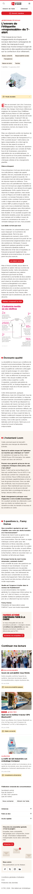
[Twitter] (10, 869)
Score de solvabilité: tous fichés (15, 673)
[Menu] (29, 4)
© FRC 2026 (5, 888)
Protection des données (9, 882)
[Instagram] (15, 869)
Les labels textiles (16, 261)
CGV (3, 880)
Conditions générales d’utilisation (12, 877)
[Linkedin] (20, 869)
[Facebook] (5, 869)
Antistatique (26, 888)
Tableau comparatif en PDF (12, 301)
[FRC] (16, 3)
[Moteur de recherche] (3, 4)
